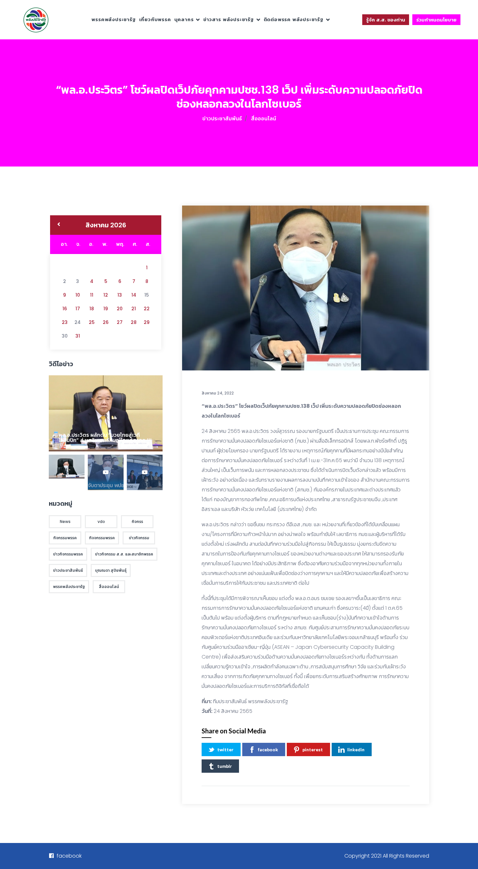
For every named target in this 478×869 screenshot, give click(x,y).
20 (120, 308)
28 (134, 322)
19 (105, 308)
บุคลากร (184, 19)
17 (77, 308)
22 (147, 308)
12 (105, 295)
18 (91, 308)
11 (91, 295)
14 (133, 295)
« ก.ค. (58, 225)
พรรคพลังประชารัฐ (113, 19)
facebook (268, 749)
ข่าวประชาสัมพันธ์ (222, 118)
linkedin (356, 749)
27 (120, 322)
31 (77, 336)
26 (106, 322)
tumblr (224, 766)
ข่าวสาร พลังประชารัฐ (228, 19)
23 (65, 322)
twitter (225, 749)
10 (77, 295)
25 (92, 322)
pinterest (312, 749)
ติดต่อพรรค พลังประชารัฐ (294, 19)
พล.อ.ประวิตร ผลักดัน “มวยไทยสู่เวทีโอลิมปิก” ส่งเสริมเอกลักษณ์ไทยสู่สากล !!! (105, 437)
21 (133, 308)
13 (119, 295)
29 (147, 322)
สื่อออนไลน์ (263, 118)
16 (64, 308)
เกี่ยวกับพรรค (155, 19)
